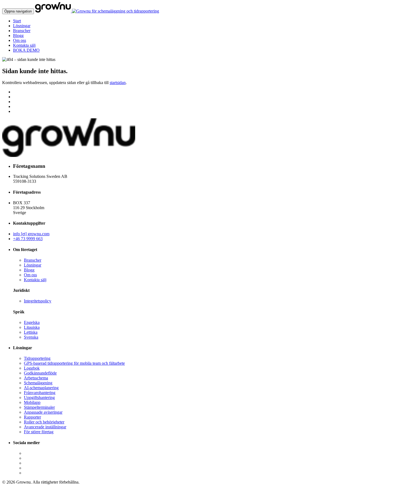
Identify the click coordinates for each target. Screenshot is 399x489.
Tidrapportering (37, 358)
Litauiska (32, 327)
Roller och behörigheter (44, 422)
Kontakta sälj (24, 45)
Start (17, 20)
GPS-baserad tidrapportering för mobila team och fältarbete (74, 363)
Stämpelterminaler (39, 407)
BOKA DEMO (26, 50)
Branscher (21, 30)
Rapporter (32, 417)
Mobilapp (32, 402)
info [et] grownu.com (31, 233)
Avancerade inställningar (45, 427)
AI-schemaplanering (41, 387)
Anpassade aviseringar (43, 412)
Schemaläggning (38, 382)
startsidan (118, 82)
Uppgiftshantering (39, 397)
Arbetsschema (36, 378)
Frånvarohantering (39, 392)
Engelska (32, 322)
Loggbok (32, 368)
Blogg (18, 35)
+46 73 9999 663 (28, 238)
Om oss (19, 40)
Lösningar (21, 25)
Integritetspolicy (37, 301)
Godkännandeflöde (40, 373)
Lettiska (30, 332)
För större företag (38, 431)
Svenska (31, 337)
